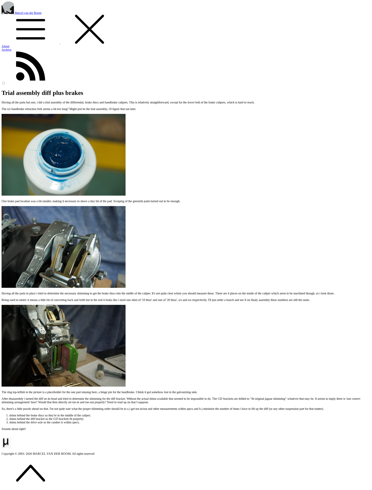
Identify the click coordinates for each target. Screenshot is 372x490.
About (5, 46)
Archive (6, 49)
